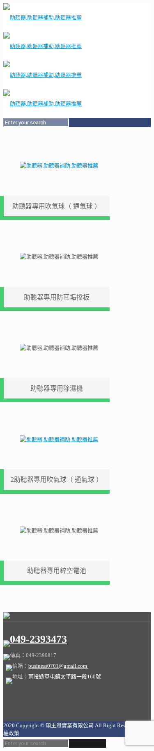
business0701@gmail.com (58, 666)
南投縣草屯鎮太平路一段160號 (64, 676)
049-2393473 (38, 639)
